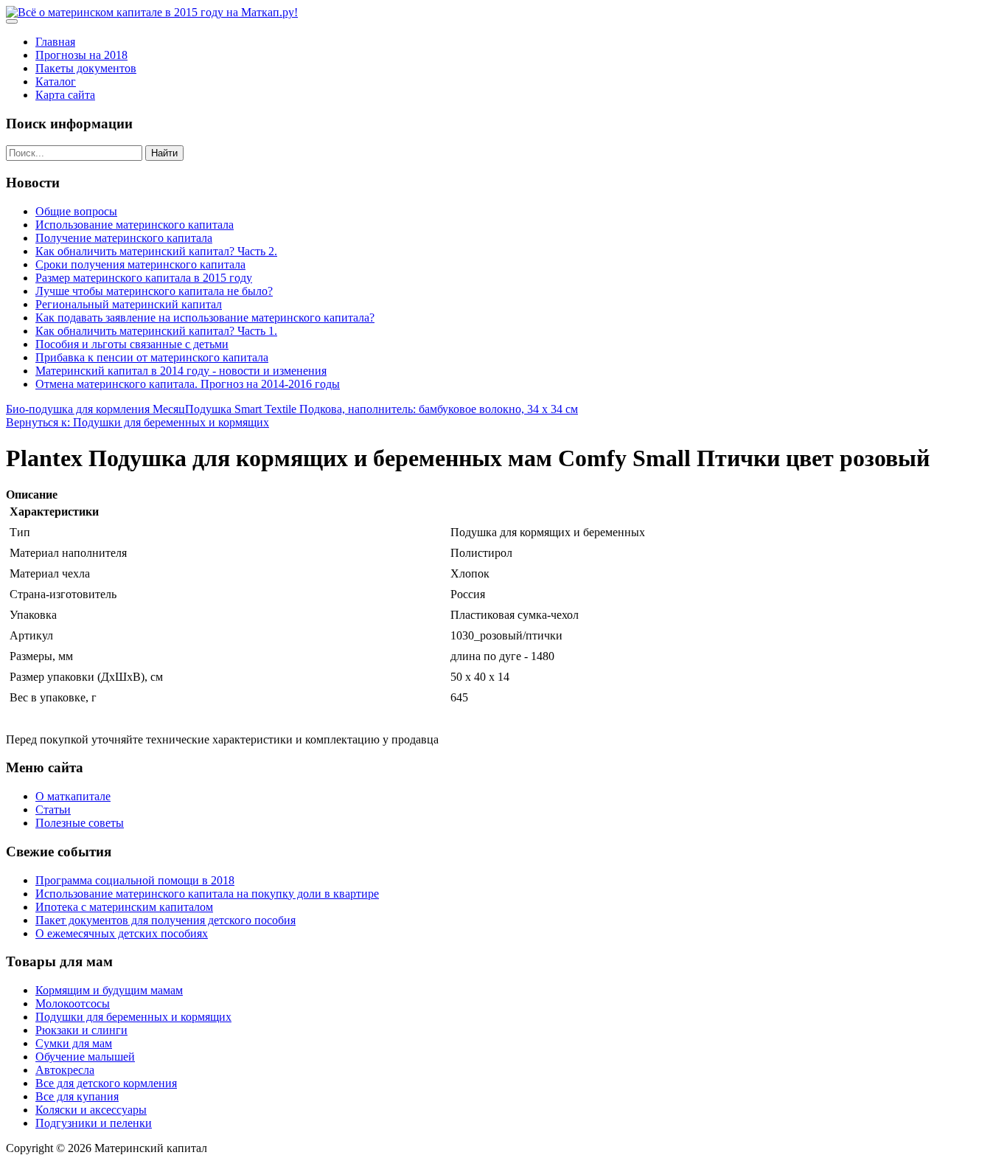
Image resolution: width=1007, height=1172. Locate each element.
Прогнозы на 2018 (81, 55)
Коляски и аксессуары (91, 1109)
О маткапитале (73, 796)
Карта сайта (65, 95)
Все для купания (77, 1096)
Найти (164, 153)
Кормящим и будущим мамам (109, 990)
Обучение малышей (85, 1056)
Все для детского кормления (106, 1083)
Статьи (53, 809)
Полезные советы (79, 822)
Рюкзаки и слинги (81, 1030)
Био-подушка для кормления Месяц (95, 409)
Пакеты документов (85, 68)
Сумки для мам (73, 1043)
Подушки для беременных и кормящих (133, 1016)
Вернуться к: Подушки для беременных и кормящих (137, 422)
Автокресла (64, 1070)
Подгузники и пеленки (93, 1123)
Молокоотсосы (72, 1003)
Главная (55, 41)
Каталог (55, 81)
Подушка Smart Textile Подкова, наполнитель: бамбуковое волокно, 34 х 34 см (381, 409)
